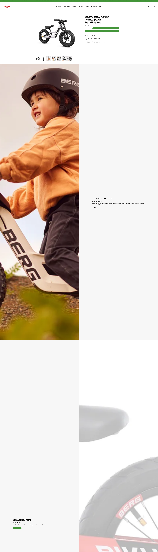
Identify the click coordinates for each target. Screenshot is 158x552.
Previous (36, 34)
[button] (59, 6)
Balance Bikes (92, 13)
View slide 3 (94, 206)
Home (86, 13)
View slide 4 (95, 206)
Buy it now (102, 31)
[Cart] (154, 6)
